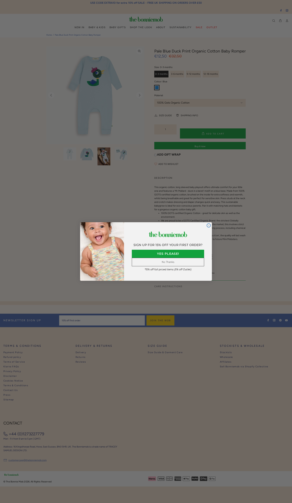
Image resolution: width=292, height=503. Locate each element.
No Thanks (168, 262)
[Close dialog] (209, 225)
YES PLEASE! (168, 254)
